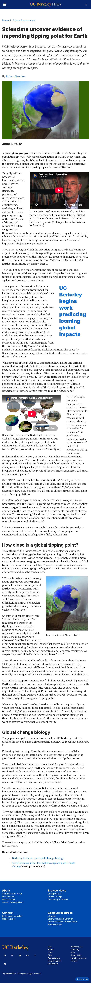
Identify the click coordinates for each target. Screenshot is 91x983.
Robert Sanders (15, 76)
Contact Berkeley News (12, 902)
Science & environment (24, 20)
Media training (8, 899)
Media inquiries (8, 919)
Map (73, 952)
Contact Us (53, 964)
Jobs (50, 952)
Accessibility (76, 955)
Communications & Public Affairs (62, 921)
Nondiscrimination (79, 958)
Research (6, 20)
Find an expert (8, 896)
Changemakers (54, 894)
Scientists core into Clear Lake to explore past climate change (43, 864)
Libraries (52, 916)
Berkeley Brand (55, 924)
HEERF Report (54, 961)
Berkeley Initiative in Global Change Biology (38, 858)
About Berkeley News (12, 894)
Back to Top (83, 979)
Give (50, 955)
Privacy (74, 961)
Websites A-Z (77, 947)
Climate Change (55, 896)
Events (51, 949)
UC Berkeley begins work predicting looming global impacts (72, 311)
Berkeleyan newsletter (12, 916)
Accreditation (54, 958)
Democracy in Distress (58, 899)
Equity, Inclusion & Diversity (60, 919)
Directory (75, 949)
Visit (49, 947)
